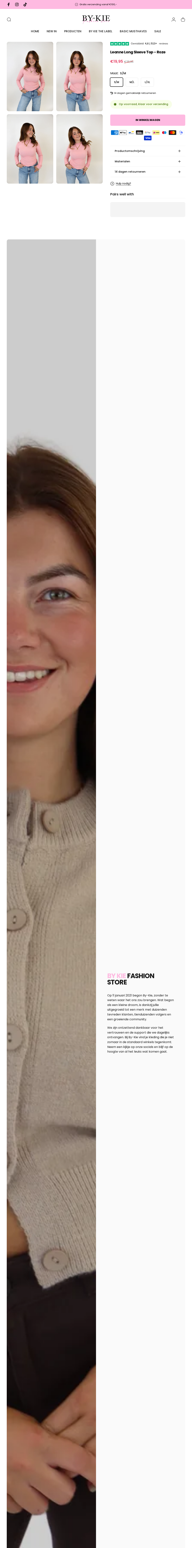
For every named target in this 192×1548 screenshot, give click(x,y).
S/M (116, 82)
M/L (132, 82)
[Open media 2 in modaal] (79, 76)
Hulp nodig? (123, 183)
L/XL (147, 82)
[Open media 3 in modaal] (30, 149)
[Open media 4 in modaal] (79, 149)
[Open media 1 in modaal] (30, 76)
